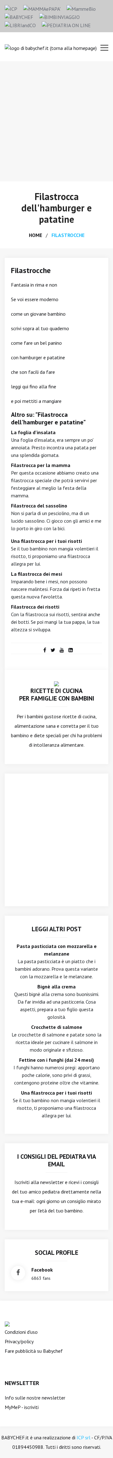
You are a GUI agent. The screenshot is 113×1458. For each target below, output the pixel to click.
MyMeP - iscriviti (22, 1407)
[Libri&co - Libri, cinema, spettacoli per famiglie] (20, 24)
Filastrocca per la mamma (40, 465)
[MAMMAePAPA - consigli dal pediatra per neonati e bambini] (42, 8)
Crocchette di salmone (56, 1027)
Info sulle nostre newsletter (35, 1397)
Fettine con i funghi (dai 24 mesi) (56, 1060)
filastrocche (67, 235)
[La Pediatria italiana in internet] (66, 24)
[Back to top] (99, 1443)
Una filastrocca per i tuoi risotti (46, 541)
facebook (42, 1270)
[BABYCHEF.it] (56, 683)
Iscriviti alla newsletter (39, 1182)
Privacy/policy (19, 1341)
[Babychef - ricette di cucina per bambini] (19, 16)
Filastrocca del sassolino (39, 505)
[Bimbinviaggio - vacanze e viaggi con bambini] (59, 16)
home (35, 235)
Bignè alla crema (56, 986)
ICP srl (83, 1437)
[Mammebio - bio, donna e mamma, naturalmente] (81, 8)
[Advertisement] (56, 121)
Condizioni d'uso (21, 1332)
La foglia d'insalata (33, 432)
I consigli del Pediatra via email (56, 1160)
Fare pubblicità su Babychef (34, 1351)
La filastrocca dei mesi (36, 574)
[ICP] (11, 8)
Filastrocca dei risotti (35, 607)
